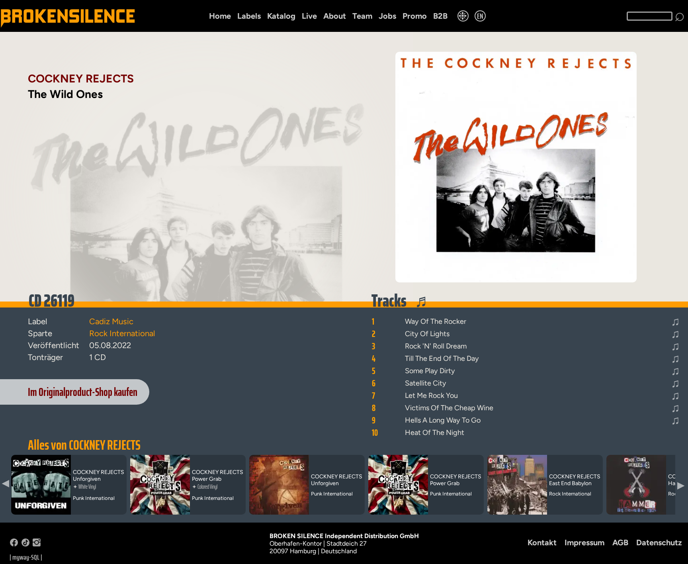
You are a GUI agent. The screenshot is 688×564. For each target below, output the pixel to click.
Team (362, 16)
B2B (440, 16)
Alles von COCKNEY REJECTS (84, 445)
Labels (249, 16)
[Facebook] (14, 544)
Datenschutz (659, 542)
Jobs (387, 16)
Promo (415, 16)
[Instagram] (36, 544)
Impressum (584, 542)
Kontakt (542, 542)
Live (309, 16)
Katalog (281, 16)
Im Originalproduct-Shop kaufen (82, 392)
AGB (620, 542)
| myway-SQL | (26, 557)
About (334, 16)
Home (220, 16)
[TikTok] (25, 544)
